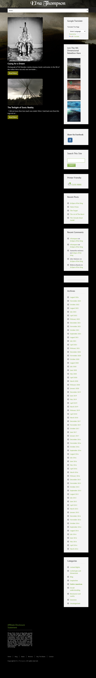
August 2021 (74, 337)
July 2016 (73, 458)
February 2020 (75, 385)
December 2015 (75, 480)
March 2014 (74, 549)
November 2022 (75, 301)
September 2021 (75, 334)
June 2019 (73, 396)
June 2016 (73, 461)
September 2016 (75, 450)
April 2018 (73, 414)
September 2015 (75, 490)
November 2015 (75, 483)
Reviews (30, 656)
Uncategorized (75, 603)
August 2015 (74, 494)
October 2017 (74, 428)
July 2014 (73, 534)
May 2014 (73, 541)
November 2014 (75, 520)
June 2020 (73, 370)
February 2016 (75, 476)
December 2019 (75, 392)
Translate (76, 36)
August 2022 (74, 308)
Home (9, 656)
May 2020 (73, 374)
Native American (76, 584)
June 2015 (73, 501)
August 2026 (74, 297)
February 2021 (75, 348)
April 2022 (73, 315)
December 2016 (75, 439)
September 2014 (75, 527)
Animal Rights (75, 567)
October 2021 (74, 330)
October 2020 (74, 359)
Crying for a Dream (16, 63)
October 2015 (74, 487)
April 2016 (73, 469)
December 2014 (75, 516)
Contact (51, 656)
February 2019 (75, 410)
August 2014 (74, 531)
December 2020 (75, 352)
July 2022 (73, 312)
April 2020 (73, 377)
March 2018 (74, 418)
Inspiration (74, 580)
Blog (71, 577)
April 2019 (73, 403)
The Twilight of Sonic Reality (21, 107)
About (22, 656)
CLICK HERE (76, 184)
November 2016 (75, 443)
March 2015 (74, 509)
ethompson (74, 238)
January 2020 (74, 388)
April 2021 (73, 345)
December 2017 (75, 421)
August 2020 (74, 363)
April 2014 (73, 545)
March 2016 (74, 472)
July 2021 (73, 341)
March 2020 (74, 381)
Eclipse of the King (76, 203)
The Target (74, 210)
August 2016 (74, 454)
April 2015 (73, 505)
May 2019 (73, 399)
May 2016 (73, 465)
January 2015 (74, 512)
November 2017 (75, 425)
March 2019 (74, 407)
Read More (13, 73)
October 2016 (74, 447)
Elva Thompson (21, 661)
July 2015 (73, 498)
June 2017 (73, 432)
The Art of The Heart (77, 214)
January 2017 (74, 436)
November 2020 (75, 356)
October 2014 (74, 523)
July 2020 (73, 366)
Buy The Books (41, 656)
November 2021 (75, 326)
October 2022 (74, 304)
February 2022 (75, 319)
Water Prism (74, 207)
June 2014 (73, 538)
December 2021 (75, 323)
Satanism (73, 600)
